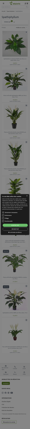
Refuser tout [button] (15, 229)
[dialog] (15, 214)
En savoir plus (18, 209)
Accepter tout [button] (15, 225)
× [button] (26, 195)
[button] (15, 232)
